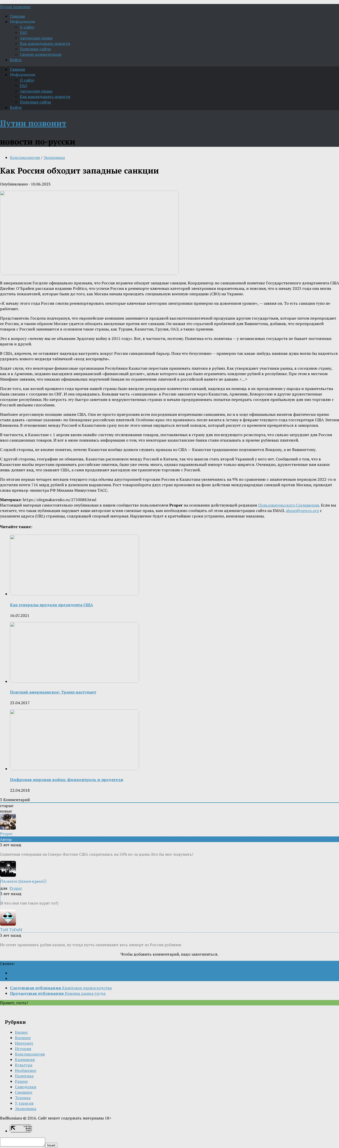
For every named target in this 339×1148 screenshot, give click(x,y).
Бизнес (21, 1032)
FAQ (23, 32)
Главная (17, 16)
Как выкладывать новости (45, 43)
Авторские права (36, 38)
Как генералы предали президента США (51, 604)
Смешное (23, 1092)
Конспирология (25, 157)
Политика (24, 1076)
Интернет (24, 1043)
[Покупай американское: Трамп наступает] (74, 681)
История (23, 1048)
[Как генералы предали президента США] (74, 594)
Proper (15, 888)
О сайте (27, 27)
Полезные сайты (35, 49)
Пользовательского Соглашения (288, 505)
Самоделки (25, 1086)
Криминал (25, 1059)
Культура (23, 1065)
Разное (21, 1081)
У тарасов (24, 1103)
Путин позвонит (15, 6)
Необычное (25, 1070)
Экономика (54, 157)
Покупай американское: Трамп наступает (53, 692)
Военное (23, 1037)
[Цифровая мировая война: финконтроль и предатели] (74, 768)
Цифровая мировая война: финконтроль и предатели (66, 779)
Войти (16, 59)
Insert (51, 1145)
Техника (23, 1097)
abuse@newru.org (302, 510)
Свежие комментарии (40, 54)
